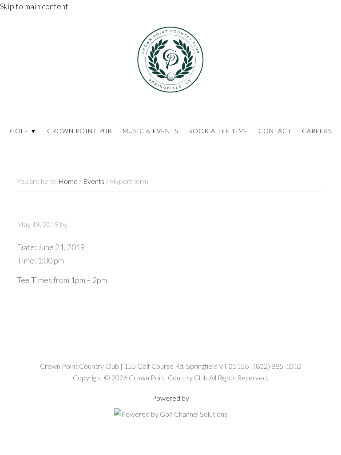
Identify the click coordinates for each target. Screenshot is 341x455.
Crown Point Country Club (170, 59)
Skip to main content (34, 6)
